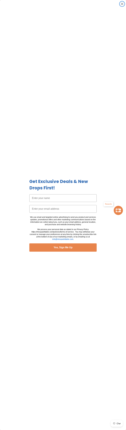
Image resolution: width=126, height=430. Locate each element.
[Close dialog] (122, 4)
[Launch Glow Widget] (118, 210)
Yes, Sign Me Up (63, 247)
